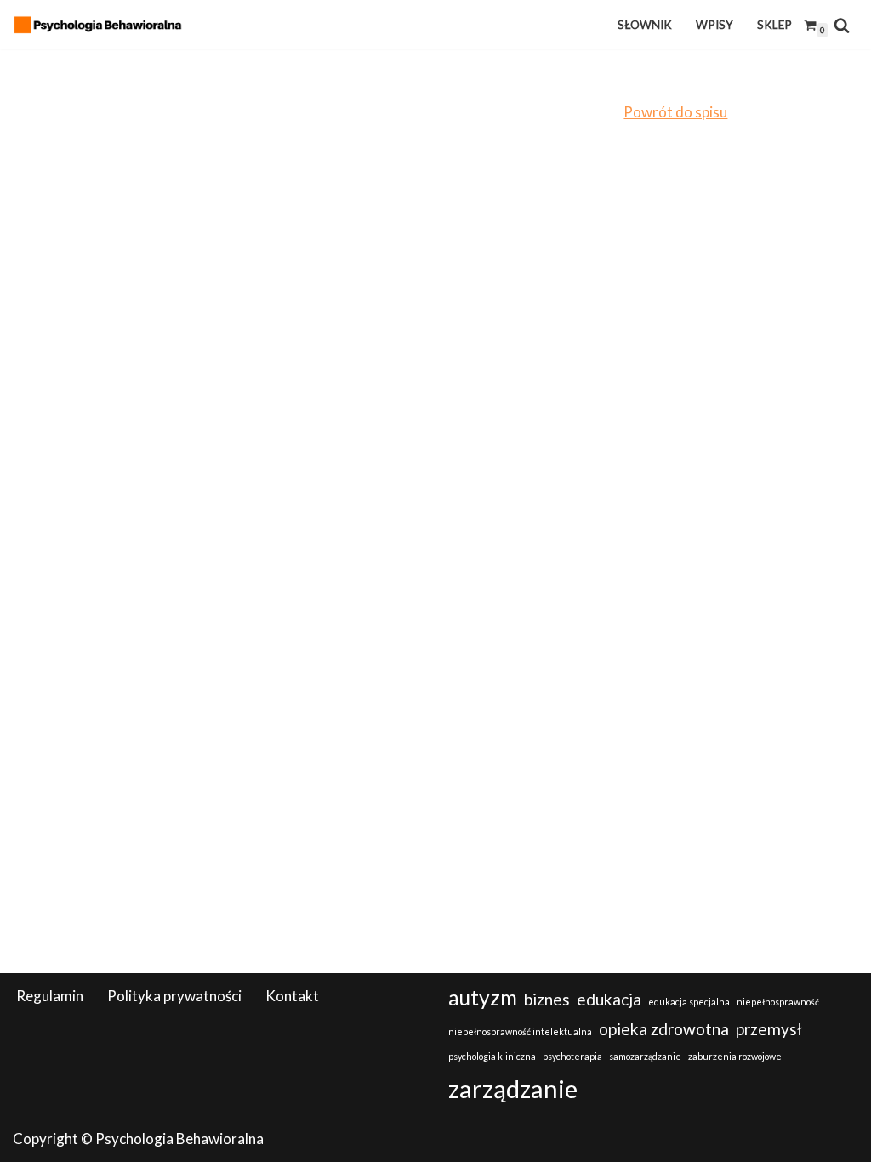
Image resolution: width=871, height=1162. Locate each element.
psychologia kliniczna (492, 1056)
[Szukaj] (842, 25)
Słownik (645, 24)
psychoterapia (572, 1056)
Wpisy (714, 24)
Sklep (774, 24)
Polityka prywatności (174, 996)
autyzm (482, 997)
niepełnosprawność (778, 1001)
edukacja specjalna (689, 1001)
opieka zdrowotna (664, 1029)
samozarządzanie (645, 1056)
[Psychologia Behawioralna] (102, 24)
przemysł (769, 1029)
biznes (547, 999)
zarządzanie (513, 1088)
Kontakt (292, 996)
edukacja (609, 999)
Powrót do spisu (675, 112)
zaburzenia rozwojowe (735, 1056)
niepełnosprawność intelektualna (520, 1031)
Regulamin (49, 996)
